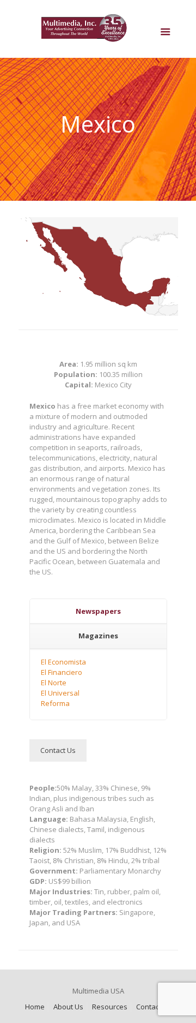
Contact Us (153, 1007)
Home (35, 1007)
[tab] (98, 611)
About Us (68, 1007)
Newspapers (98, 611)
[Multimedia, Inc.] (98, 32)
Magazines (98, 636)
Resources (109, 1007)
